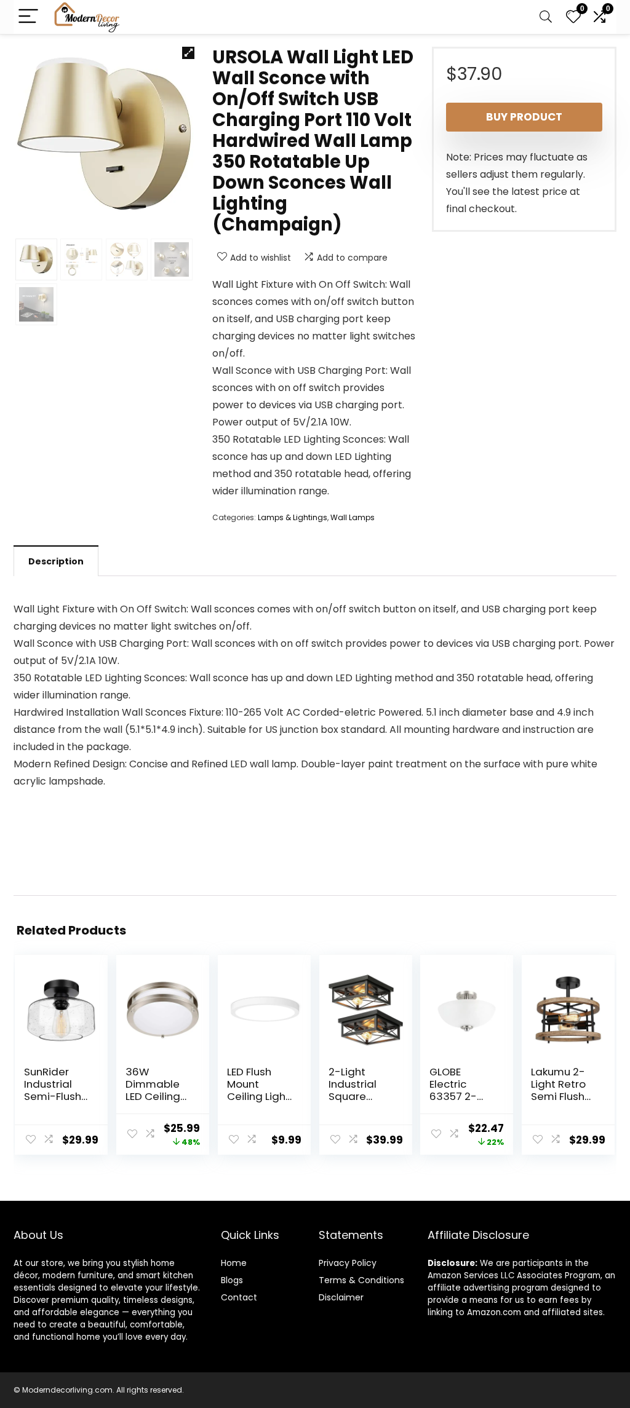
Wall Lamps (352, 517)
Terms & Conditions (361, 1280)
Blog (230, 1280)
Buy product (524, 116)
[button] (188, 53)
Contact (239, 1297)
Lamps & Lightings (292, 517)
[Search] (545, 17)
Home (234, 1263)
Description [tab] (56, 561)
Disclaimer (341, 1297)
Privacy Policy (348, 1263)
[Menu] (28, 17)
